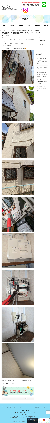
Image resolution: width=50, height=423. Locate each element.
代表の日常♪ (41, 48)
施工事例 (13, 30)
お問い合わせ (45, 26)
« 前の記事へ (9, 398)
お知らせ (41, 44)
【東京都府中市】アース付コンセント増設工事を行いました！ (42, 74)
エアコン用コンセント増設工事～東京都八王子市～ (42, 81)
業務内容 (21, 25)
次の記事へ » (26, 398)
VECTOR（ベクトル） (25, 410)
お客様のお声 (42, 40)
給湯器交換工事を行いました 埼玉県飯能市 (42, 88)
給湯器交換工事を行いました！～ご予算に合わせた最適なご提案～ (42, 61)
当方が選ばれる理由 (12, 26)
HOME (4, 25)
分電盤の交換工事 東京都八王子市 (42, 68)
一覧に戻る (18, 398)
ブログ (29, 25)
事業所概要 (37, 25)
